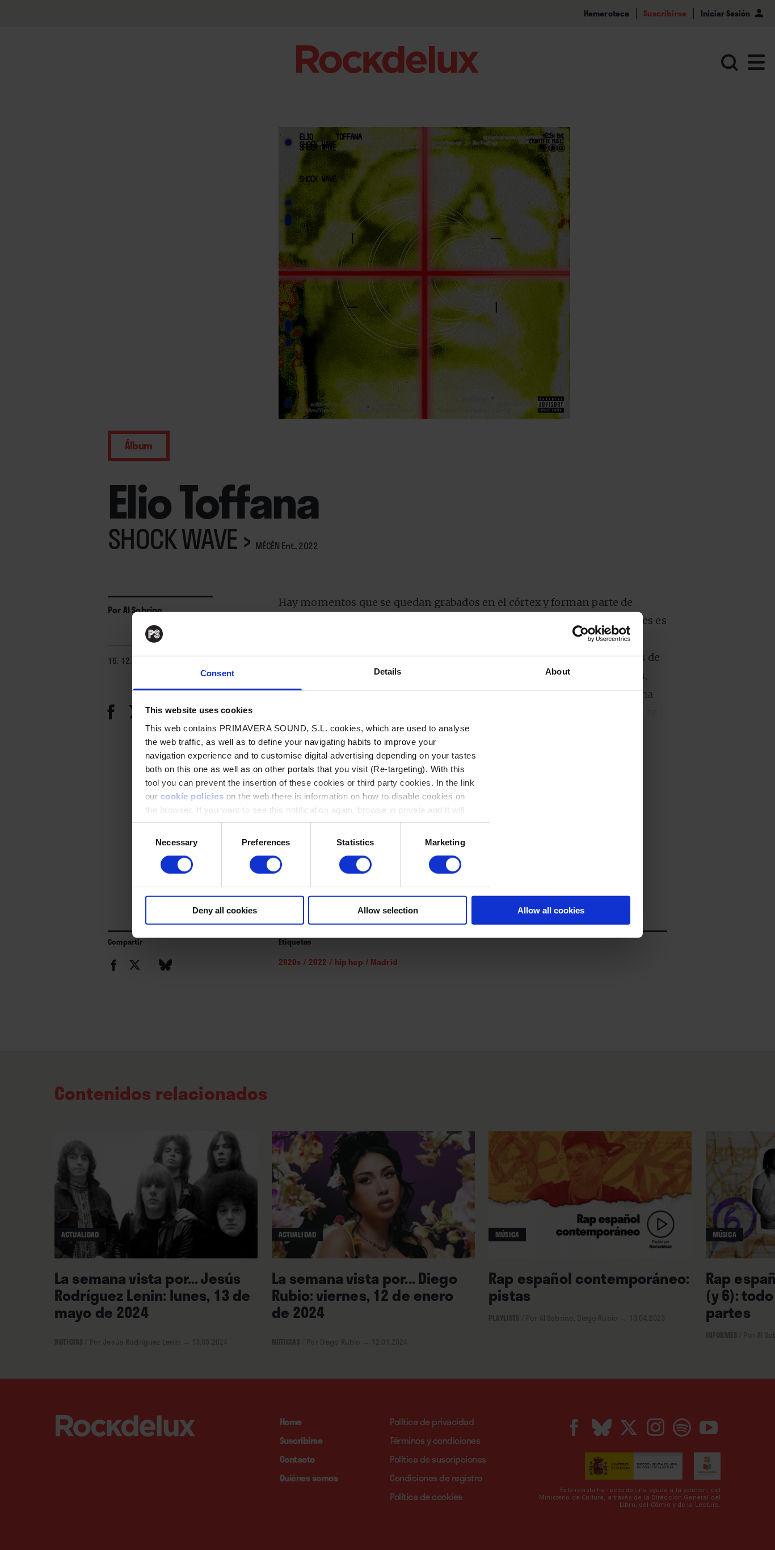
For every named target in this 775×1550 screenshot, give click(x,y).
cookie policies (192, 796)
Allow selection (387, 910)
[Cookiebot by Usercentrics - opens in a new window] (580, 633)
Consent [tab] (217, 673)
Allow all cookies (550, 910)
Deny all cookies (224, 910)
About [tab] (557, 671)
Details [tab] (388, 671)
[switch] (266, 865)
